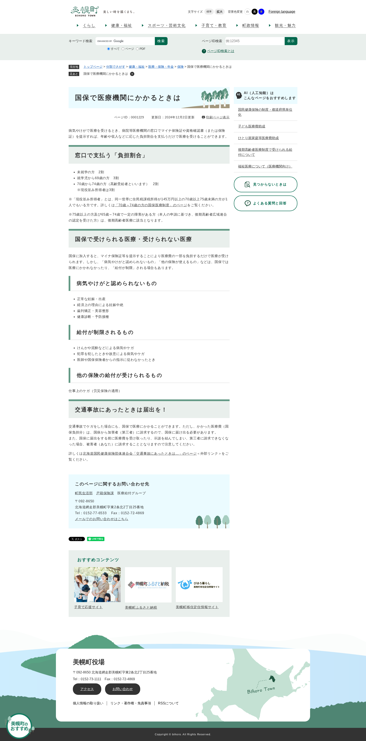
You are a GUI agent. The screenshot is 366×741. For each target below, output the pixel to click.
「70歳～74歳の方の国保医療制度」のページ (151, 205)
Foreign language (282, 11)
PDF (143, 48)
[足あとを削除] (132, 73)
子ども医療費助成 (251, 126)
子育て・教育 (214, 25)
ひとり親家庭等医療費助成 (258, 138)
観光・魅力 (285, 25)
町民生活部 (84, 493)
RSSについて (168, 703)
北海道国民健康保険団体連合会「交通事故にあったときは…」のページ (140, 453)
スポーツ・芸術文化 (167, 25)
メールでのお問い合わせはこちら (101, 519)
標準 (209, 11)
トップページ (93, 66)
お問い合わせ (122, 689)
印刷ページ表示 (218, 117)
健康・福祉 (121, 25)
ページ (129, 48)
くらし (89, 25)
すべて (115, 48)
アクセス (87, 689)
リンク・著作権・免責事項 (130, 703)
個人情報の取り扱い (88, 703)
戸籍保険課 (105, 493)
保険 (180, 66)
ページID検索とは (220, 51)
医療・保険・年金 (161, 66)
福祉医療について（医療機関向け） (265, 166)
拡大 (220, 11)
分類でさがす (115, 66)
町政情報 (250, 25)
